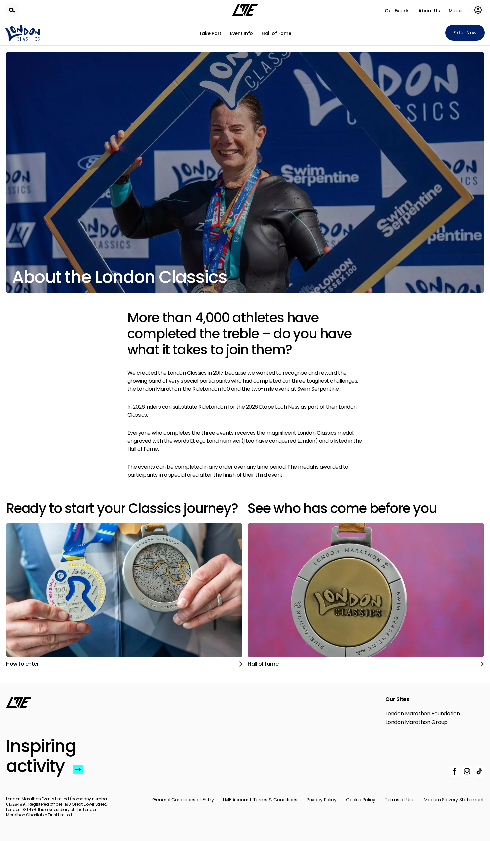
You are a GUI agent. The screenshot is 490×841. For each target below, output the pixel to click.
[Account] (478, 10)
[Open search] (12, 10)
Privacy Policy (322, 799)
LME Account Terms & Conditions (260, 799)
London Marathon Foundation (422, 713)
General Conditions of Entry (183, 799)
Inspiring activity (38, 756)
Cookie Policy (360, 799)
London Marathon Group (416, 722)
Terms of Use (399, 799)
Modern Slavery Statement (454, 799)
